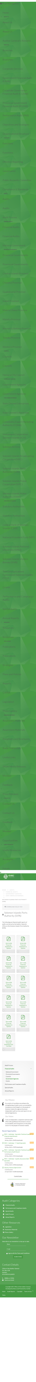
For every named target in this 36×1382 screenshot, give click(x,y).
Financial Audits (7, 231)
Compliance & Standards (10, 184)
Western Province (8, 341)
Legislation (6, 696)
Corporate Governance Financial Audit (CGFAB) (16, 85)
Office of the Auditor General (22, 1286)
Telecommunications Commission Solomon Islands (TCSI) (19, 566)
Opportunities (7, 835)
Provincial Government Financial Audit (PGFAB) (16, 97)
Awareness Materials (9, 724)
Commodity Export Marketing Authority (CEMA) (17, 416)
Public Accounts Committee (11, 175)
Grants (5, 582)
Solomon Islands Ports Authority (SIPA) (14, 463)
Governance (6, 165)
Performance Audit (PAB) (10, 110)
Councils (5, 360)
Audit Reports (11, 1291)
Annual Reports (7, 613)
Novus (15, 1288)
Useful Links (6, 752)
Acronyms (5, 854)
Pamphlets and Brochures (10, 733)
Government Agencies (9, 388)
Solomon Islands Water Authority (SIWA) (14, 488)
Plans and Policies (8, 669)
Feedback (5, 779)
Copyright (19, 1291)
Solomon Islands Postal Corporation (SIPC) (15, 475)
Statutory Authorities (9, 510)
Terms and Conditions (23, 1253)
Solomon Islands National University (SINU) (15, 541)
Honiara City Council (9, 369)
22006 (12, 1278)
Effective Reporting (8, 156)
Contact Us (6, 807)
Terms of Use (28, 1291)
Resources (6, 632)
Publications (6, 650)
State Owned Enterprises (10, 407)
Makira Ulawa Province (9, 305)
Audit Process (7, 212)
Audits (4, 203)
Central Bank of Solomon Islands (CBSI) (14, 519)
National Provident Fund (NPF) (12, 532)
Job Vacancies (9, 1138)
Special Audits (7, 603)
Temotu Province (7, 332)
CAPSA (5, 687)
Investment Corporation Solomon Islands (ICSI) (16, 429)
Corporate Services (8, 63)
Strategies (6, 660)
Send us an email (9, 1280)
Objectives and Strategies (10, 119)
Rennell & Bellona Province (10, 323)
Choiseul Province (8, 277)
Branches (5, 54)
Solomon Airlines (7, 441)
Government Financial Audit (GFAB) (13, 72)
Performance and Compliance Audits (13, 591)
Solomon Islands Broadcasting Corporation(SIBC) (17, 450)
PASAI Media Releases (9, 761)
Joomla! (28, 1288)
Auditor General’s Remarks (10, 35)
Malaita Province (8, 314)
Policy (4, 1295)
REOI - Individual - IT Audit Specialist (15, 1143)
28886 (6, 1278)
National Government (9, 240)
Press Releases (7, 789)
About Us (5, 26)
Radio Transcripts (8, 743)
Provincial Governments (10, 259)
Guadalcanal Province (9, 286)
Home (4, 7)
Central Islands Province (10, 268)
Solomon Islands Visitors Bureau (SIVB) (14, 553)
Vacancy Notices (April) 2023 (12, 1167)
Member (5, 770)
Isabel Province (7, 295)
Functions (5, 147)
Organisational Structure (10, 128)
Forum (4, 863)
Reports (5, 678)
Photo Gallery (7, 705)
